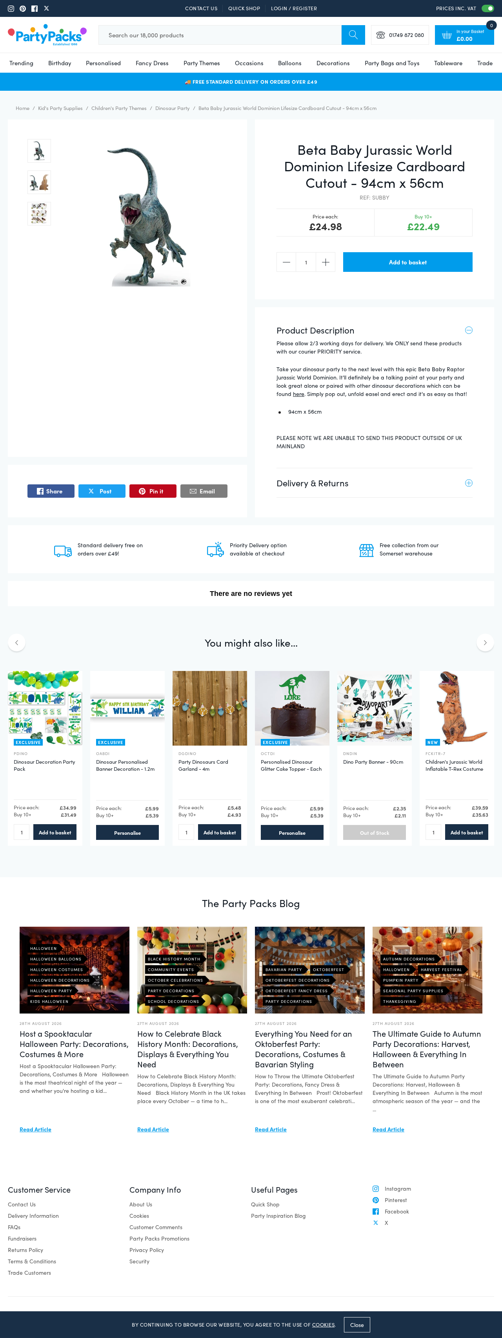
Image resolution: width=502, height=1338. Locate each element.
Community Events (171, 969)
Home (22, 108)
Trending (21, 63)
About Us (140, 1204)
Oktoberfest (328, 969)
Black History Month (174, 959)
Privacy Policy (146, 1250)
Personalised (103, 63)
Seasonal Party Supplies (413, 990)
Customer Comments (155, 1227)
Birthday (59, 63)
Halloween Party (51, 990)
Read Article (35, 1129)
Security (139, 1261)
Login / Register (294, 8)
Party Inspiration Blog (278, 1215)
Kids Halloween (49, 1001)
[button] (39, 151)
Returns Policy (25, 1250)
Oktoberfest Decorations (298, 980)
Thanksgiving (400, 1001)
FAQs (14, 1227)
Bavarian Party (284, 969)
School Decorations (173, 1001)
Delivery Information (33, 1215)
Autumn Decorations (409, 959)
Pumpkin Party (400, 980)
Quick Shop (244, 8)
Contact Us (201, 8)
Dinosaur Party (172, 108)
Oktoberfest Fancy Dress (297, 990)
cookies (323, 1324)
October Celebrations (175, 980)
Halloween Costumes (56, 969)
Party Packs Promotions (159, 1238)
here (298, 394)
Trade (485, 63)
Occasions (249, 63)
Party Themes (202, 63)
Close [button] (357, 1324)
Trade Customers (29, 1272)
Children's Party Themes (119, 108)
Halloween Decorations (60, 980)
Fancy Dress (152, 63)
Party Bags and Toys (392, 63)
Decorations (333, 63)
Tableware (448, 63)
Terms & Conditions (32, 1261)
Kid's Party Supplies (60, 108)
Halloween (43, 948)
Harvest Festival (441, 969)
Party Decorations (171, 990)
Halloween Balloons (56, 959)
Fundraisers (22, 1238)
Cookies (139, 1215)
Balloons (290, 63)
